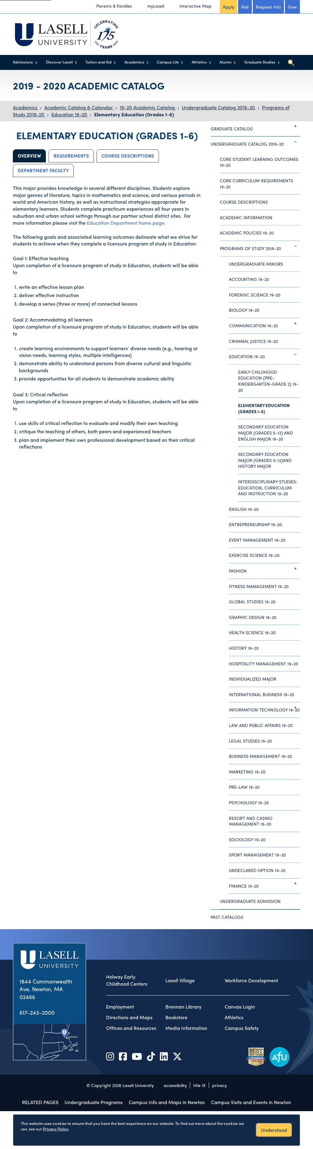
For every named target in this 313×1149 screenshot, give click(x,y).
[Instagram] (110, 1056)
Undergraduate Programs (93, 1102)
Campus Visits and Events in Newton (251, 1102)
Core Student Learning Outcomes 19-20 (259, 162)
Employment (120, 1006)
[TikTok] (151, 1056)
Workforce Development (251, 980)
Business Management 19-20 (260, 756)
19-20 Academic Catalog (148, 107)
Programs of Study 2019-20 (250, 248)
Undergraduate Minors (256, 264)
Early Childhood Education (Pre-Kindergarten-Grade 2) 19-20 (268, 381)
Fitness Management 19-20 (259, 586)
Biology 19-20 (244, 310)
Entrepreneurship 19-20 (255, 524)
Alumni (225, 62)
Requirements (71, 155)
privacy (219, 1085)
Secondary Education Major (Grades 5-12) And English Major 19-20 (265, 433)
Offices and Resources (131, 1028)
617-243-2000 (37, 1012)
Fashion (238, 571)
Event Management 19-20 (257, 540)
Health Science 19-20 (252, 632)
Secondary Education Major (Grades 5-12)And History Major (265, 460)
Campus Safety (242, 1028)
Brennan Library (183, 1006)
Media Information (186, 1028)
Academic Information (246, 217)
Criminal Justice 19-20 (253, 341)
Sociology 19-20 (247, 839)
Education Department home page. (126, 222)
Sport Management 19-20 (257, 855)
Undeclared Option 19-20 (257, 870)
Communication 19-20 (253, 325)
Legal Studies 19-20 (250, 741)
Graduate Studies (259, 62)
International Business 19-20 (261, 694)
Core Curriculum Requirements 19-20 (256, 183)
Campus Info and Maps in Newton (167, 1102)
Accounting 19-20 (249, 279)
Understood (274, 1129)
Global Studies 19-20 (252, 601)
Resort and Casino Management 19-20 (250, 821)
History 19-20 (244, 648)
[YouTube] (137, 1056)
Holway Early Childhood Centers (126, 980)
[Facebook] (123, 1056)
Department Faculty (43, 170)
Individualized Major (252, 679)
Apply (228, 7)
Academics (134, 62)
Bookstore (176, 1017)
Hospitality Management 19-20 (263, 663)
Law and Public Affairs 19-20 (261, 725)
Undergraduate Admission (250, 901)
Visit (245, 7)
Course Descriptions (127, 155)
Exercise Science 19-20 (254, 555)
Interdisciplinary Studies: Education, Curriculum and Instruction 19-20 (267, 487)
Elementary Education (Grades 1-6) (134, 114)
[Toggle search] (291, 62)
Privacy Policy (55, 1129)
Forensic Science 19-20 (254, 295)
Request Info (268, 7)
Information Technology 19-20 (264, 710)
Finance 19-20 (244, 886)
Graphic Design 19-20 (252, 617)
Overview (29, 155)
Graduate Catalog (232, 128)
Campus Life (168, 62)
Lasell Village (180, 980)
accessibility (175, 1085)
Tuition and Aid (98, 62)
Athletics (199, 62)
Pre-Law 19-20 (244, 787)
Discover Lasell (59, 62)
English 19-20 (244, 509)
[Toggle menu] (36, 62)
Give (292, 7)
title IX (199, 1085)
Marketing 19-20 (247, 772)
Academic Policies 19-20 (247, 233)
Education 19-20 (69, 114)
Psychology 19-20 (249, 802)
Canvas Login (240, 1006)
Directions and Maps (129, 1017)
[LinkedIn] (164, 1056)
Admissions (23, 62)
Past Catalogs (227, 917)
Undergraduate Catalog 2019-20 (219, 107)
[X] (177, 1056)
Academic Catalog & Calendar (79, 107)
